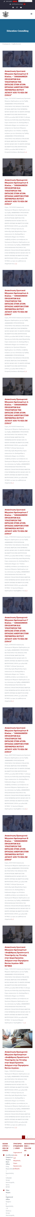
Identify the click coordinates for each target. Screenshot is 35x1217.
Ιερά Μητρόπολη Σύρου (16, 1160)
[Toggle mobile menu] (31, 14)
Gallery (20, 59)
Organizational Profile (17, 1154)
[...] (26, 152)
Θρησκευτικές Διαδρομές (17, 1167)
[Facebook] (25, 1155)
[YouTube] (28, 1155)
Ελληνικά (22, 1)
